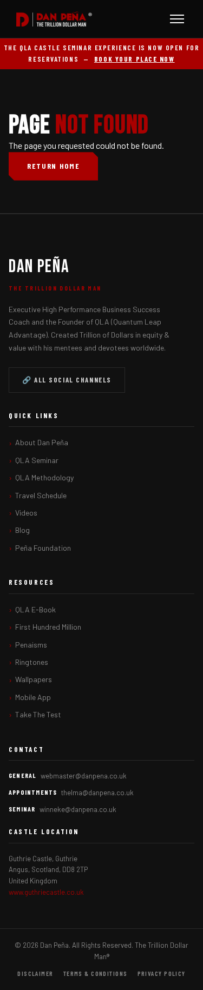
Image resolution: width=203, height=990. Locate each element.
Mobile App (33, 697)
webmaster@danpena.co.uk (84, 775)
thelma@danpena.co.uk (97, 792)
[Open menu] (177, 19)
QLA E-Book (35, 609)
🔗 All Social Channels (67, 379)
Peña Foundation (43, 547)
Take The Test (38, 714)
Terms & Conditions (95, 973)
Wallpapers (33, 679)
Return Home (53, 165)
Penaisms (31, 644)
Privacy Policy (161, 973)
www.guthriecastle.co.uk (46, 892)
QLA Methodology (44, 477)
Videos (26, 512)
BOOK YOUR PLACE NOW (134, 59)
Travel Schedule (41, 495)
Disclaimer (35, 973)
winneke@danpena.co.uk (78, 809)
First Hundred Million (48, 626)
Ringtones (31, 661)
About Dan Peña (41, 442)
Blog (22, 529)
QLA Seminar (36, 460)
